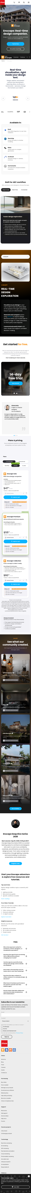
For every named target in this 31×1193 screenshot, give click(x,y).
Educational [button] (22, 461)
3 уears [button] (24, 465)
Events (3, 1070)
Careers (3, 1067)
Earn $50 (16, 1187)
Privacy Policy (19, 1033)
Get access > (5, 935)
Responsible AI (5, 1167)
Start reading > (5, 899)
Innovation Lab (5, 1159)
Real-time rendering (6, 1143)
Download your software (7, 1090)
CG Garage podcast (6, 1133)
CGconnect (4, 1131)
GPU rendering (5, 1148)
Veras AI (10, 317)
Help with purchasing (6, 1095)
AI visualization (5, 1164)
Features (22, 57)
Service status (4, 1116)
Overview (16, 57)
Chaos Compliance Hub (7, 1101)
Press (2, 1064)
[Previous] (3, 98)
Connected (24, 190)
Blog (2, 1062)
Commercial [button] (9, 461)
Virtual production (5, 1162)
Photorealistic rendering (7, 1156)
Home (3, 61)
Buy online (3, 1082)
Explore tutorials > (6, 917)
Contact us (4, 1072)
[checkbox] (15, 1029)
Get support (4, 1113)
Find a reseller (4, 1085)
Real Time (15, 190)
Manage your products (7, 1087)
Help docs (3, 1118)
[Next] (27, 98)
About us (3, 1059)
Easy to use (6, 190)
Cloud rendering (5, 1154)
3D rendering (4, 1145)
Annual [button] (15, 465)
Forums (3, 1121)
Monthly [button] (7, 465)
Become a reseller (6, 1098)
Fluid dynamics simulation (7, 1151)
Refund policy (4, 1093)
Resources (4, 1110)
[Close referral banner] (29, 1176)
